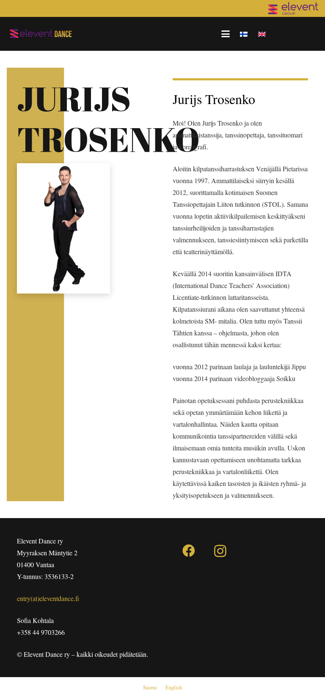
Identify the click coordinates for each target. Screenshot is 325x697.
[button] (225, 34)
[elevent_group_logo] (293, 8)
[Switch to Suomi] (245, 33)
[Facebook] (188, 551)
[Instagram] (220, 551)
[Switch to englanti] (263, 33)
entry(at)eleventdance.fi (48, 598)
